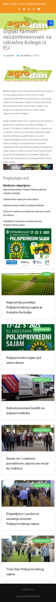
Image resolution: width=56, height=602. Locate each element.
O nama (22, 4)
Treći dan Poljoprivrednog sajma (25, 571)
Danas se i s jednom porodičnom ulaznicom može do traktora (26, 213)
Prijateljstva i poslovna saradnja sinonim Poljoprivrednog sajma (22, 223)
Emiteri (13, 4)
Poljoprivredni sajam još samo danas (20, 199)
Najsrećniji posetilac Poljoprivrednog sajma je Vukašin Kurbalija (24, 191)
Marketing (32, 4)
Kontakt (42, 4)
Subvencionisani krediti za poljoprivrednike (23, 205)
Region (6, 4)
